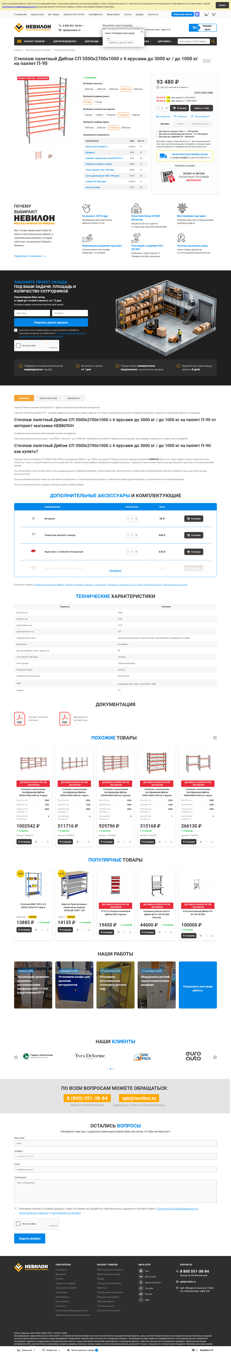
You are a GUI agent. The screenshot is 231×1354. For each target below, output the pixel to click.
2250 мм (101, 127)
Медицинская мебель (108, 1297)
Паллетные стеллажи (45, 584)
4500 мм (101, 89)
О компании (20, 14)
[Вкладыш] (33, 523)
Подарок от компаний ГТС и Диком (125, 584)
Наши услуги (37, 14)
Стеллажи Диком (152, 584)
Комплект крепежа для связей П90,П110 (104, 158)
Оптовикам (61, 1292)
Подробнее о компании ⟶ (30, 256)
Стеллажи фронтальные (174, 584)
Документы (74, 398)
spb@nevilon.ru (71, 30)
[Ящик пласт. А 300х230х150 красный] (33, 556)
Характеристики (48, 398)
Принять (222, 5)
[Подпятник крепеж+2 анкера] (33, 539)
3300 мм (125, 127)
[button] (215, 738)
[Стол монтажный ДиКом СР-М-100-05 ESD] (198, 885)
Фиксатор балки (93, 187)
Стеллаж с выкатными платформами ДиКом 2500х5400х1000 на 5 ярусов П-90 (115, 792)
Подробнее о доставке (185, 165)
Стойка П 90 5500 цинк (96, 181)
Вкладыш (90, 152)
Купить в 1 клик (202, 108)
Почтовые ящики (106, 1306)
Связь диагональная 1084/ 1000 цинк (102, 175)
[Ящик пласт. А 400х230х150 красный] (33, 572)
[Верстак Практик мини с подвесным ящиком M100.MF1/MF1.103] (74, 885)
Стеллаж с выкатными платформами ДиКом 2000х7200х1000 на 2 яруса (74, 792)
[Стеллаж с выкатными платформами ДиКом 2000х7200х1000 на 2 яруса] (74, 763)
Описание (24, 398)
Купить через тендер (203, 92)
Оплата (59, 1279)
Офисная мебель (105, 1301)
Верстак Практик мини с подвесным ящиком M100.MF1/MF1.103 (74, 907)
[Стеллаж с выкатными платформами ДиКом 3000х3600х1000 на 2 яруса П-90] (198, 763)
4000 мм (89, 89)
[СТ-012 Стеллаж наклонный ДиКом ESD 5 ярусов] (115, 885)
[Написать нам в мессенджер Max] (197, 14)
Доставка (61, 1274)
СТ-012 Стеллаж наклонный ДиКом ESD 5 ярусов (115, 913)
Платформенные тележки (110, 1292)
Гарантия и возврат (66, 1283)
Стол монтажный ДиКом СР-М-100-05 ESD (198, 913)
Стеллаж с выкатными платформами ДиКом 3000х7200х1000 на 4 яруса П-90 (33, 792)
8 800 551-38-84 (72, 25)
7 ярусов (135, 114)
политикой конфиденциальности (19, 6)
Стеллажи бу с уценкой (109, 1310)
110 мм (98, 101)
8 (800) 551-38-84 (87, 1098)
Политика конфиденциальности (72, 1310)
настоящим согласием (52, 336)
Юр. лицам (53, 14)
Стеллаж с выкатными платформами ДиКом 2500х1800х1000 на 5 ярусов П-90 (157, 792)
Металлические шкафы (109, 1274)
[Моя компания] (32, 1268)
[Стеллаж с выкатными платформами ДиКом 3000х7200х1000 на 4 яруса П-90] (33, 763)
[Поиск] (213, 41)
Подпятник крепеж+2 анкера (99, 164)
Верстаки (102, 1288)
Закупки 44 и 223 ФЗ (73, 14)
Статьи (127, 14)
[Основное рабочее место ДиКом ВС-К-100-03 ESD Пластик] (156, 885)
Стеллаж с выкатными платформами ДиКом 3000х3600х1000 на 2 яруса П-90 (198, 792)
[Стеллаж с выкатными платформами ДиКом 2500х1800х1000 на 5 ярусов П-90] (156, 763)
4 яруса (99, 114)
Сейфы (100, 1279)
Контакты (153, 14)
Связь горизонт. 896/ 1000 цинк (100, 169)
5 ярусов (111, 114)
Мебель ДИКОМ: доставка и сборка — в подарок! (81, 584)
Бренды (140, 14)
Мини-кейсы (113, 14)
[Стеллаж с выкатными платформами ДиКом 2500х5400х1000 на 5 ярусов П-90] (115, 763)
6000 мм (138, 89)
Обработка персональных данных (73, 1315)
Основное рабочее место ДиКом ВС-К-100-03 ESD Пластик (156, 914)
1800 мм (89, 127)
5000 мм (113, 89)
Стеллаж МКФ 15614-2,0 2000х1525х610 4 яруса (33, 906)
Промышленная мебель (109, 1283)
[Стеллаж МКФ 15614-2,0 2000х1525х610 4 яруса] (33, 885)
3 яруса (88, 114)
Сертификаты (96, 14)
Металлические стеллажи (110, 1270)
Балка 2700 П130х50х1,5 (97, 146)
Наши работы (63, 1301)
